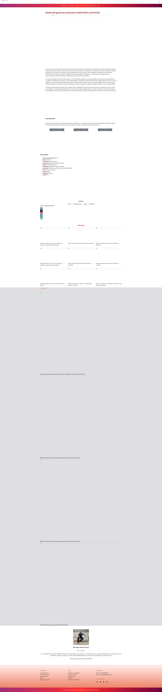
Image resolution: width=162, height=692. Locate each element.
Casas (77, 5)
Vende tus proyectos (45, 679)
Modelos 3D (65, 5)
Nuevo (82, 5)
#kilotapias (72, 658)
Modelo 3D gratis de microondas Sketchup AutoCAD (80, 243)
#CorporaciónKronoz (81, 658)
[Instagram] (104, 682)
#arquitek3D (89, 658)
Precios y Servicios (72, 674)
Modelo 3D (91, 204)
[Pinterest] (81, 213)
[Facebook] (81, 208)
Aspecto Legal (71, 676)
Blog (98, 5)
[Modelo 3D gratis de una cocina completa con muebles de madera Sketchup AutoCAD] (53, 234)
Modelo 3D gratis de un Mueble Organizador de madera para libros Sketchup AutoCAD (60, 457)
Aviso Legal (92, 5)
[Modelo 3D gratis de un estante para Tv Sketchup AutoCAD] (81, 583)
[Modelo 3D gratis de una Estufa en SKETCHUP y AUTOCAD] (81, 254)
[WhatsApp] (81, 218)
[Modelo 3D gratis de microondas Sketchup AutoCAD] (81, 234)
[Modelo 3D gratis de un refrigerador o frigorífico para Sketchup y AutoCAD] (109, 275)
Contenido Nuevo (44, 673)
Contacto (87, 5)
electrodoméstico (77, 204)
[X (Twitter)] (81, 211)
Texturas (72, 5)
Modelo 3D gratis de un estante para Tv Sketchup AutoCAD (54, 625)
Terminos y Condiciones (74, 673)
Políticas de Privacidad (73, 679)
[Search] (159, 1)
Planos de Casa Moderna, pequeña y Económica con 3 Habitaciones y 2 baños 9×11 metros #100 (62, 374)
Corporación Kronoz (94, 689)
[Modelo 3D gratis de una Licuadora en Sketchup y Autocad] (53, 275)
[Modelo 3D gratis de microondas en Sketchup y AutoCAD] (109, 234)
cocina (69, 204)
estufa (85, 204)
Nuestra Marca (43, 676)
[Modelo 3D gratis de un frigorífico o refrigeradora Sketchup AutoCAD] (81, 275)
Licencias (70, 678)
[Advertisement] (81, 56)
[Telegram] (81, 216)
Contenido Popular (44, 674)
